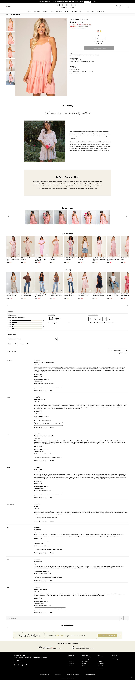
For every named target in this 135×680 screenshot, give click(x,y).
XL (104, 38)
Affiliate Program (116, 659)
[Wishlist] (123, 6)
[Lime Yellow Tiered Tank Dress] (100, 31)
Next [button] (66, 57)
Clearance (100, 11)
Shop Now (87, 1)
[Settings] (120, 6)
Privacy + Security (44, 674)
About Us (114, 656)
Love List (84, 663)
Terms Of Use (58, 674)
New (29, 11)
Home (7, 14)
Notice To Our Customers (73, 674)
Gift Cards (70, 656)
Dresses (45, 11)
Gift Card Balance (72, 659)
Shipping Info (100, 665)
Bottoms (59, 11)
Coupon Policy (100, 663)
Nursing (74, 11)
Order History (85, 659)
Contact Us (70, 665)
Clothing (37, 11)
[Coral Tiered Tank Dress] (98, 31)
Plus (87, 11)
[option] (41, 57)
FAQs (98, 659)
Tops (51, 11)
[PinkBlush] (67, 5)
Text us (78, 647)
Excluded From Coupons (82, 26)
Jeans (66, 11)
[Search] (117, 6)
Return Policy (100, 668)
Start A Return (71, 663)
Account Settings (86, 656)
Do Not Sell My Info (90, 674)
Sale (93, 11)
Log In (83, 665)
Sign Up (18, 660)
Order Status (71, 661)
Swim (81, 11)
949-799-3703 (84, 647)
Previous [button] (17, 57)
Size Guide (99, 661)
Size (99, 35)
